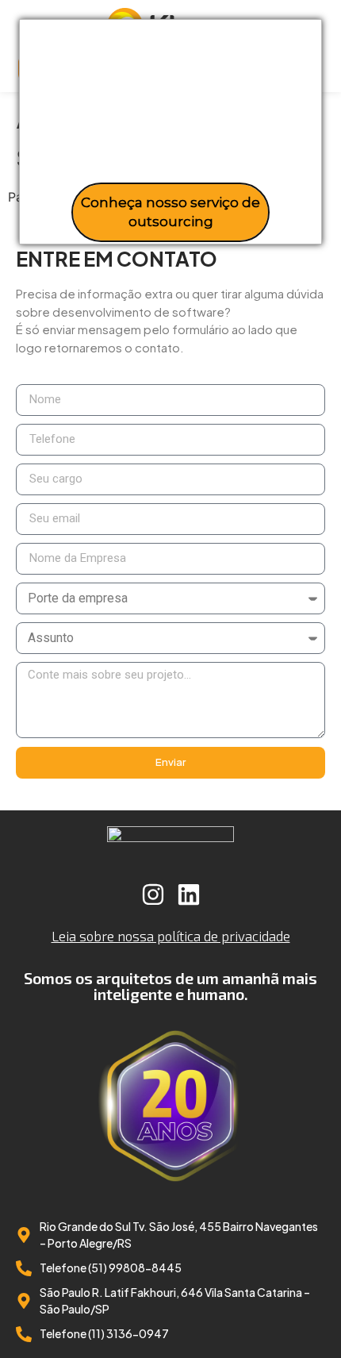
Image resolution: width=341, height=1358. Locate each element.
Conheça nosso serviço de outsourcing (170, 211)
